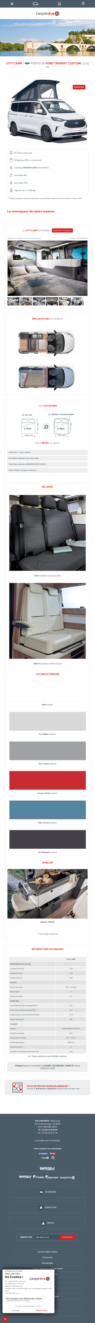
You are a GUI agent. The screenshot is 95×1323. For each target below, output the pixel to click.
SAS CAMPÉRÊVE (42, 1121)
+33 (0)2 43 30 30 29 (49, 1130)
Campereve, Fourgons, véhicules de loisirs (47, 13)
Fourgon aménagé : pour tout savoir (47, 1268)
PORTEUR (55, 63)
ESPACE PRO (50, 1207)
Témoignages (47, 1263)
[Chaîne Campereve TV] (52, 1154)
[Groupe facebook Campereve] (43, 1154)
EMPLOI (50, 1223)
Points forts (47, 1257)
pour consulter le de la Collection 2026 (47, 1067)
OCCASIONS (50, 1192)
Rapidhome (47, 1313)
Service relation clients (47, 1252)
